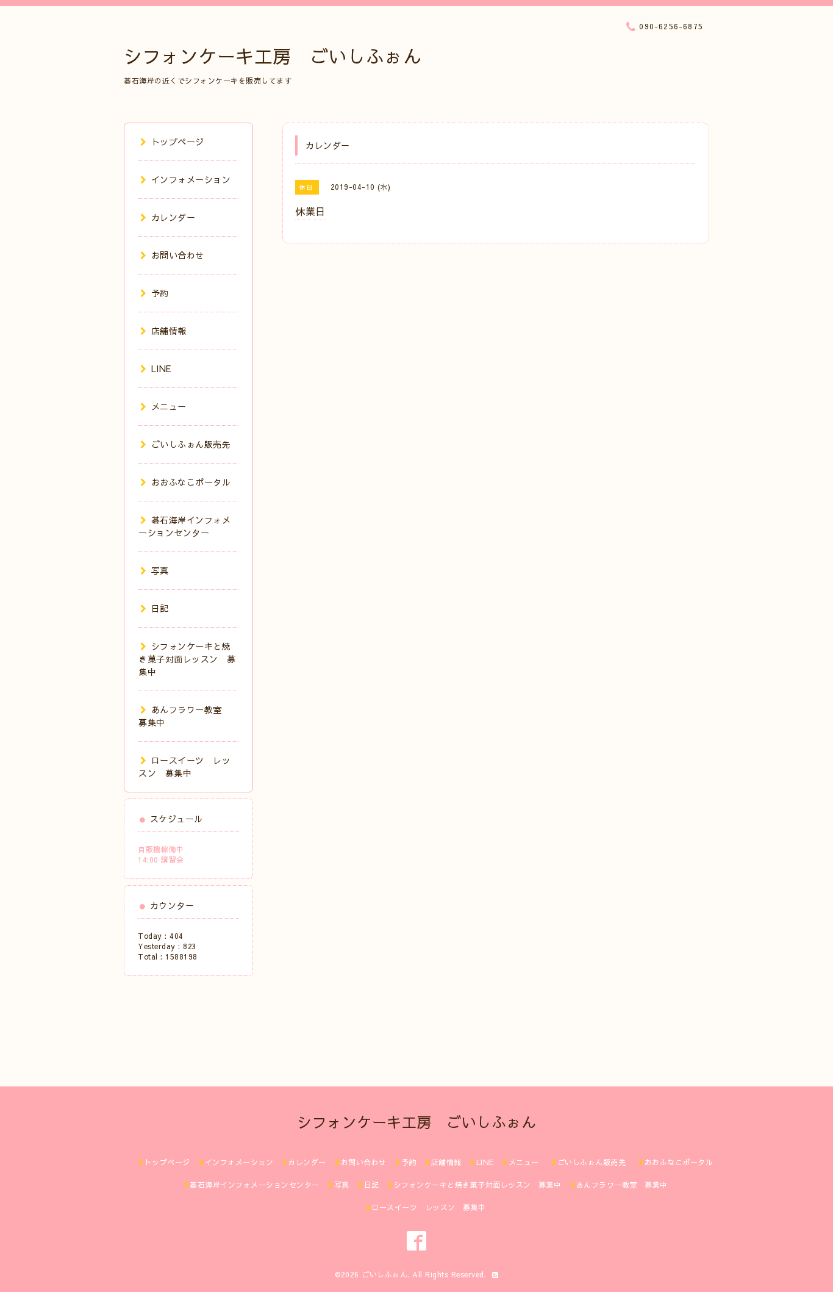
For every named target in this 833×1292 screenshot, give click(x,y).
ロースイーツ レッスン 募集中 (184, 766)
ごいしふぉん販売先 (195, 444)
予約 (160, 293)
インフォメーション (191, 179)
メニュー (169, 406)
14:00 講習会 (161, 859)
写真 (160, 570)
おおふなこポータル (191, 482)
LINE (161, 368)
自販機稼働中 (161, 849)
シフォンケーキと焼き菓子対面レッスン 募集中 (187, 659)
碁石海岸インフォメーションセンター (184, 526)
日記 (160, 608)
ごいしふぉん (384, 1274)
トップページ (177, 141)
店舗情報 (169, 331)
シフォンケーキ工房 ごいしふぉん (272, 55)
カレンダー (173, 217)
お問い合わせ (177, 255)
